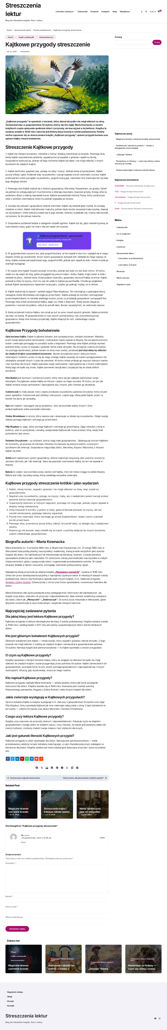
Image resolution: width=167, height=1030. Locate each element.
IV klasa (13, 952)
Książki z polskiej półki (26, 37)
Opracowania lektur (125, 253)
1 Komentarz (25, 51)
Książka (120, 240)
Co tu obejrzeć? (124, 234)
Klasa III (10, 37)
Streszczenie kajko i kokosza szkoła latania (56, 810)
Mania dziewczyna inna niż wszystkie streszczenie (90, 812)
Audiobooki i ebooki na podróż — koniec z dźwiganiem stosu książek (63, 968)
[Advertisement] (138, 88)
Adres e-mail (11, 907)
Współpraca (125, 11)
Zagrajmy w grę (123, 284)
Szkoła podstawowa (46, 37)
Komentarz (10, 863)
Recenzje (121, 271)
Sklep (114, 11)
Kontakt (10, 1006)
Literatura (121, 247)
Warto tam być (123, 278)
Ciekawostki (82, 11)
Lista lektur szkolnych (64, 11)
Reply (103, 838)
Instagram (105, 11)
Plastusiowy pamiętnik (67, 572)
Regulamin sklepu (15, 992)
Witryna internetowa (14, 917)
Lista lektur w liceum (127, 265)
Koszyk (10, 1001)
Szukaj (118, 37)
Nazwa (9, 896)
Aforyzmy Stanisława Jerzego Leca (140, 186)
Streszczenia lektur (26, 1016)
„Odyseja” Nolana (124, 154)
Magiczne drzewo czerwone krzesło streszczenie (18, 812)
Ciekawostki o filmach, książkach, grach (62, 959)
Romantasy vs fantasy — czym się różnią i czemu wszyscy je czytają (142, 968)
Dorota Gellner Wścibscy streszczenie (137, 208)
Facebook (94, 11)
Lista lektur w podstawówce (130, 258)
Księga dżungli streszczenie (132, 191)
